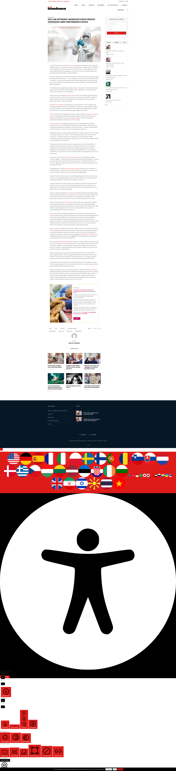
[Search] (127, 9)
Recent (108, 42)
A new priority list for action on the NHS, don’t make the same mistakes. (55, 387)
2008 (67, 140)
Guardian (52, 230)
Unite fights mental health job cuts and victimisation (92, 386)
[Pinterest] (97, 329)
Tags (124, 42)
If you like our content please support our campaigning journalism (83, 290)
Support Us (50, 414)
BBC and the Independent (90, 234)
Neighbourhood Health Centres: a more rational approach (73, 367)
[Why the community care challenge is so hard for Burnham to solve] (108, 73)
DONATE (77, 318)
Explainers (101, 5)
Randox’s (52, 215)
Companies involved (55, 123)
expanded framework (63, 241)
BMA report (95, 269)
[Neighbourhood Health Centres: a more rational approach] (108, 61)
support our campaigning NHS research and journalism (84, 313)
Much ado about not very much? (73, 386)
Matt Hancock (69, 65)
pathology (69, 331)
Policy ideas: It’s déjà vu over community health (54, 366)
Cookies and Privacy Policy (53, 420)
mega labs (61, 331)
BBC (93, 194)
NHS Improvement (70, 157)
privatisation (78, 331)
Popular (116, 42)
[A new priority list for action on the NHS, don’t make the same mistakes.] (108, 86)
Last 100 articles (113, 5)
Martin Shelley (74, 343)
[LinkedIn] (41, 77)
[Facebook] (41, 70)
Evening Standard (68, 202)
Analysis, (59, 1)
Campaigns (66, 1)
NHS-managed (76, 120)
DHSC (53, 114)
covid (50, 328)
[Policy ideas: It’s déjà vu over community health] (108, 49)
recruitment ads (69, 95)
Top (88, 445)
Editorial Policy (51, 417)
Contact (49, 424)
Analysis (91, 5)
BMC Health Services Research (72, 168)
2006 (62, 140)
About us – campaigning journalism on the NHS (57, 410)
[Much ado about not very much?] (108, 98)
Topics (83, 5)
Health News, (52, 1)
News (76, 5)
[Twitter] (41, 73)
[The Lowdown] (57, 7)
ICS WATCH (124, 5)
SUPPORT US (122, 1)
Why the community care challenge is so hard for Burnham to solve (91, 367)
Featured (62, 328)
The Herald (69, 193)
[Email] (41, 80)
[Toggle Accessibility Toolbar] (1, 449)
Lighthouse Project (72, 328)
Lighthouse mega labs (57, 104)
